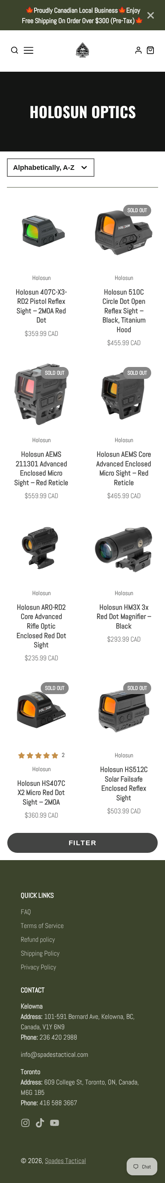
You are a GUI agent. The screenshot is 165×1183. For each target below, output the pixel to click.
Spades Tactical (65, 1160)
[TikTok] (40, 1122)
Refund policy (38, 939)
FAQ (26, 911)
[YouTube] (54, 1122)
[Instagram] (25, 1122)
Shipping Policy (40, 953)
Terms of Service (42, 925)
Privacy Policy (38, 967)
